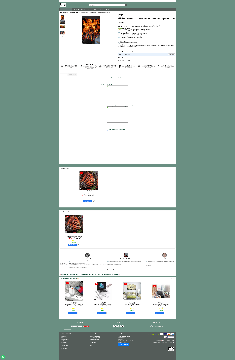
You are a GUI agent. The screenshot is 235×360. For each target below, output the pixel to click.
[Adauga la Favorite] (93, 201)
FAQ (90, 348)
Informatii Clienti (93, 333)
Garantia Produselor (65, 339)
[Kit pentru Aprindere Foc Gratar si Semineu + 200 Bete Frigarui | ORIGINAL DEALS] (91, 30)
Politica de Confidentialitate (66, 346)
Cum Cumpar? (92, 340)
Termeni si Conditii (64, 345)
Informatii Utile (85, 9)
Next (62, 36)
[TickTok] (121, 326)
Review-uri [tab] (72, 74)
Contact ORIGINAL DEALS (95, 337)
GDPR (91, 346)
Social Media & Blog (105, 9)
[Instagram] (123, 326)
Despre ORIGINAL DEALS (95, 336)
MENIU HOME (76, 9)
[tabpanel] (91, 30)
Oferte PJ (94, 9)
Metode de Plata (64, 336)
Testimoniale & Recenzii (94, 339)
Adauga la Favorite (124, 60)
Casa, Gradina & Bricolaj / (75, 12)
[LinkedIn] (118, 326)
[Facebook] (114, 326)
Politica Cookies (64, 348)
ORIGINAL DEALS (88, 190)
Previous (62, 14)
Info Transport (64, 337)
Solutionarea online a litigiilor (96, 343)
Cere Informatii (93, 342)
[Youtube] (116, 326)
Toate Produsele (65, 9)
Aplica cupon (171, 54)
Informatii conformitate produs (67, 160)
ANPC (91, 345)
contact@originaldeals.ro (157, 326)
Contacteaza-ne (124, 344)
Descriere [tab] (63, 74)
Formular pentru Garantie (66, 340)
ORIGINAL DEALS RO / (65, 12)
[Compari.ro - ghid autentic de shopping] (65, 356)
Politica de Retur (64, 342)
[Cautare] (126, 5)
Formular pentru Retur (65, 343)
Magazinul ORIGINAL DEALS (67, 333)
